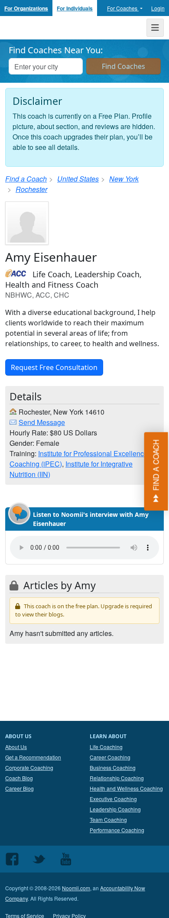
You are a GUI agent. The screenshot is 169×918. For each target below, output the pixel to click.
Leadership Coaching (115, 809)
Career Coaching (110, 757)
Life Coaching (106, 746)
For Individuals (75, 8)
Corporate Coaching (29, 767)
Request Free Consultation (54, 367)
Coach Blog (19, 778)
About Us (16, 746)
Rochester (31, 189)
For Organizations (26, 8)
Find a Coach (26, 179)
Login (158, 8)
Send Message (42, 422)
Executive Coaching (113, 798)
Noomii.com (76, 888)
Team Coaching (108, 819)
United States (78, 179)
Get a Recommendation (33, 757)
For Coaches (123, 8)
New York (124, 179)
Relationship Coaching (117, 778)
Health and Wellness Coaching (126, 788)
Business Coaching (113, 767)
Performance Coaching (117, 830)
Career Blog (19, 788)
